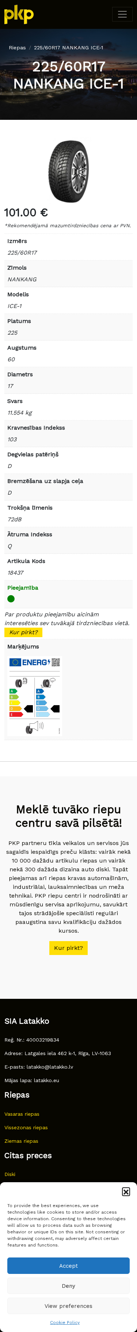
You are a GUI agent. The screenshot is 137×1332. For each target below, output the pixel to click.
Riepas (17, 47)
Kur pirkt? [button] (68, 947)
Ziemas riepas (21, 1141)
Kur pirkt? (23, 632)
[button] (126, 1191)
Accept (68, 1266)
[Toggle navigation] (122, 14)
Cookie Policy (65, 1322)
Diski (9, 1174)
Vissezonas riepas (26, 1127)
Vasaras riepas (21, 1114)
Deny (68, 1286)
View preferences (68, 1306)
